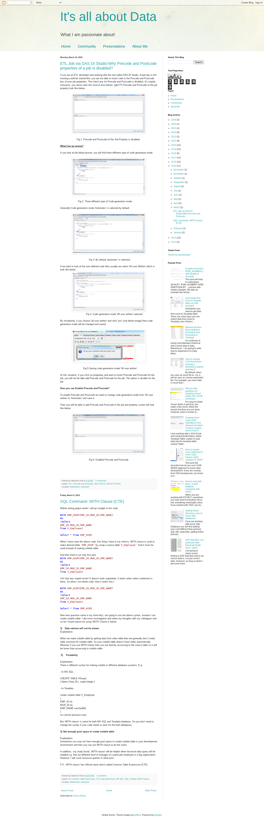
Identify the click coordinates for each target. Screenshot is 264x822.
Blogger (158, 815)
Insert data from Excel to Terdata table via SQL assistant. (193, 302)
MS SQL (120, 779)
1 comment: (101, 776)
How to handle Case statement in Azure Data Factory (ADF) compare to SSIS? (194, 454)
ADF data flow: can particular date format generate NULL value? (194, 544)
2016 (174, 162)
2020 (174, 145)
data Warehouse (108, 779)
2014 (174, 237)
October (178, 178)
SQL (127, 779)
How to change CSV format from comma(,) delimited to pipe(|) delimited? (194, 364)
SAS (96, 484)
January (178, 232)
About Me (140, 46)
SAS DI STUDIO (113, 484)
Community (87, 46)
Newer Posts (67, 790)
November (179, 174)
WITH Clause (143, 779)
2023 (174, 132)
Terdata (133, 779)
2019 (174, 149)
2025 (174, 124)
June (176, 195)
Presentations (114, 46)
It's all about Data (108, 17)
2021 (174, 141)
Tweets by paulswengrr (179, 255)
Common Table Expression (83, 779)
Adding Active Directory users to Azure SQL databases (193, 514)
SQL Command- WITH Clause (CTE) (92, 501)
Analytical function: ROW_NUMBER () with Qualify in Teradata (194, 272)
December (179, 169)
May (176, 199)
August (177, 186)
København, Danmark (79, 487)
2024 (174, 128)
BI (69, 779)
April (176, 203)
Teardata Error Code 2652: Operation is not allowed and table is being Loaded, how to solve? (194, 424)
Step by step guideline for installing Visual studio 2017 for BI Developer (193, 393)
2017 (174, 157)
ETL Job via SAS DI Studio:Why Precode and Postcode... (186, 214)
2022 (174, 136)
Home (66, 46)
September (179, 182)
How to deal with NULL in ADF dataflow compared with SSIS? (193, 486)
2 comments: (101, 481)
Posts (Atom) (79, 796)
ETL (70, 484)
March (177, 207)
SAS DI (102, 484)
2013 (174, 242)
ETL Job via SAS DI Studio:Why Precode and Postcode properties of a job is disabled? (108, 65)
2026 (174, 120)
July (176, 190)
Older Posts (150, 790)
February (178, 228)
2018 (174, 153)
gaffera (137, 815)
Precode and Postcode (83, 484)
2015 (174, 166)
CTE (98, 779)
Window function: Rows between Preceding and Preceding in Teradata (193, 332)
